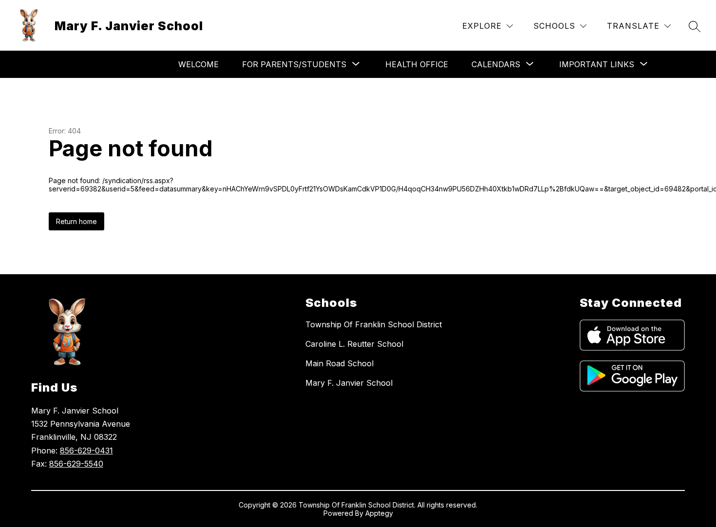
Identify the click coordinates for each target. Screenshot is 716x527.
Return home (76, 221)
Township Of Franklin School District (373, 324)
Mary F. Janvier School (349, 383)
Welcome (198, 64)
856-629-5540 (76, 464)
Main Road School (339, 363)
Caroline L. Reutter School (354, 344)
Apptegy (379, 513)
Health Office (416, 64)
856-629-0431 (86, 450)
